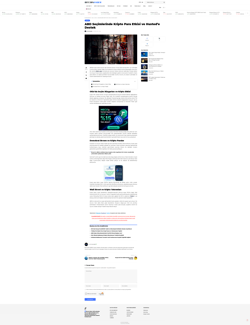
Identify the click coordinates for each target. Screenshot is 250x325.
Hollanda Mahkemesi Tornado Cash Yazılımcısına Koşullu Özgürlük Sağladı (111, 237)
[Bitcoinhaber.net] (93, 2)
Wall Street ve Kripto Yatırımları (123, 84)
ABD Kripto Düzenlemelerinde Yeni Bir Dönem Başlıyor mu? (106, 233)
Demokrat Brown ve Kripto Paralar (100, 86)
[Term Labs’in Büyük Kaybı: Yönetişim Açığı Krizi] (144, 54)
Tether (132, 196)
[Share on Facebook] (86, 72)
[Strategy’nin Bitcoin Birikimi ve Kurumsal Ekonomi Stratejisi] (144, 66)
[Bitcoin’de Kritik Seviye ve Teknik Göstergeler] (144, 72)
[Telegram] (142, 2)
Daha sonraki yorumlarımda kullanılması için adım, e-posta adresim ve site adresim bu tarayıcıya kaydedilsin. (108, 289)
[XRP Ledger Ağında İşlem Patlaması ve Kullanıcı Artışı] (144, 79)
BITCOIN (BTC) (151, 74)
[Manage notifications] (247, 320)
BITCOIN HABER (89, 31)
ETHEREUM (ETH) (151, 55)
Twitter (108, 213)
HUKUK (87, 20)
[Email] (86, 78)
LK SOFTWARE (127, 323)
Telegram (98, 213)
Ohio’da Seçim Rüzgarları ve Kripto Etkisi (101, 84)
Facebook (103, 213)
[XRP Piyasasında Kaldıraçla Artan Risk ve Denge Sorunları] (144, 60)
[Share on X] (86, 75)
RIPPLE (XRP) (150, 61)
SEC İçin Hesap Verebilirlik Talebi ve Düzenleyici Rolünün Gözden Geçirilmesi (111, 229)
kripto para (99, 71)
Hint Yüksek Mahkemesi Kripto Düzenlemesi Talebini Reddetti (107, 235)
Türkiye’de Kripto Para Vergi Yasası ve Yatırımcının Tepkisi (106, 231)
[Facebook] (139, 2)
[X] (141, 2)
